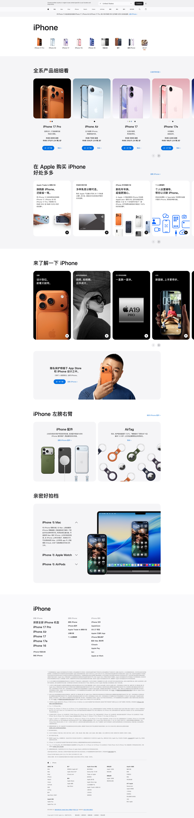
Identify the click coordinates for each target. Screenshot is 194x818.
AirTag (49, 789)
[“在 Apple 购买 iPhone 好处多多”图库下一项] (159, 242)
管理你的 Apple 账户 (72, 769)
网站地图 (103, 815)
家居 (48, 787)
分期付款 (89, 789)
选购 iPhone (132, 14)
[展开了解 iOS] (171, 305)
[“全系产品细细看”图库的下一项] (159, 156)
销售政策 (90, 815)
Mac (48, 771)
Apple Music (70, 781)
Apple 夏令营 (90, 779)
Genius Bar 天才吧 (92, 771)
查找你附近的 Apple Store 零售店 (63, 809)
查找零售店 (90, 769)
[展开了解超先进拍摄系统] (92, 305)
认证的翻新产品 (91, 784)
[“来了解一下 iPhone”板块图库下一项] (159, 345)
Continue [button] (139, 3)
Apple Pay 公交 (51, 804)
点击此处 (130, 738)
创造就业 (129, 794)
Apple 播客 (70, 783)
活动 (128, 799)
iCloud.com (70, 774)
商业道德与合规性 (131, 796)
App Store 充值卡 (52, 795)
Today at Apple (91, 774)
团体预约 (89, 777)
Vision (49, 782)
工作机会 (129, 791)
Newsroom (130, 786)
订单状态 (89, 792)
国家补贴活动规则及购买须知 (124, 690)
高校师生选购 (110, 781)
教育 (128, 771)
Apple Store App (91, 782)
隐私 (128, 777)
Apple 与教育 (110, 778)
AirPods (49, 784)
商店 (48, 769)
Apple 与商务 (110, 769)
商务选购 (109, 771)
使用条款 (83, 815)
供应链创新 (129, 779)
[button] (115, 3)
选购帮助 (89, 795)
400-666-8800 (88, 809)
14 (123, 436)
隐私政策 (77, 815)
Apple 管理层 (130, 788)
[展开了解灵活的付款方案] (92, 208)
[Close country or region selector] (146, 3)
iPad (48, 774)
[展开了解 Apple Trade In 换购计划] (52, 208)
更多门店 (75, 809)
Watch (49, 779)
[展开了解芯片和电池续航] (131, 305)
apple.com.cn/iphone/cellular (57, 728)
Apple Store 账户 (72, 771)
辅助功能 (129, 769)
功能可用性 (111, 751)
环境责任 (129, 774)
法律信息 (96, 815)
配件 (48, 792)
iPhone (49, 777)
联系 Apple (130, 801)
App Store (70, 786)
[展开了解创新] (52, 305)
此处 (113, 690)
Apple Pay (50, 801)
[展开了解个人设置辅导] (171, 208)
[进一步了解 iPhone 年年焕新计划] (131, 208)
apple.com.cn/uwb (58, 746)
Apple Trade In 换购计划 (93, 787)
